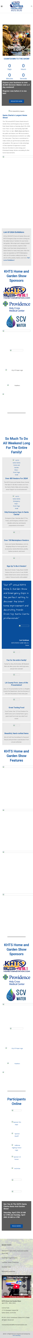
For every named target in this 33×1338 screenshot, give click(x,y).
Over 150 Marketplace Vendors (16, 540)
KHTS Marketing (16, 1335)
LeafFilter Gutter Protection (10, 1262)
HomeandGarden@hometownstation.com (14, 1325)
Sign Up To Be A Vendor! (16, 566)
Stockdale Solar (6, 1267)
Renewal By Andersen (8, 1271)
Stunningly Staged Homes (9, 1258)
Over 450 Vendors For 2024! (16, 478)
